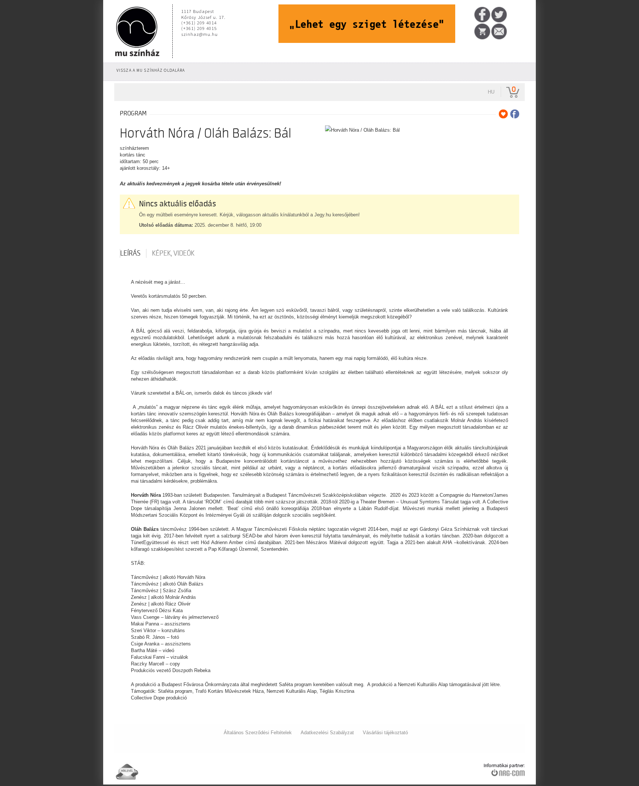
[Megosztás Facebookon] (514, 113)
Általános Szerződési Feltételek (258, 732)
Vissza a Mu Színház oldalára (150, 70)
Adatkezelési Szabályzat (327, 732)
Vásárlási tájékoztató (385, 732)
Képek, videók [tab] (173, 253)
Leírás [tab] (130, 253)
